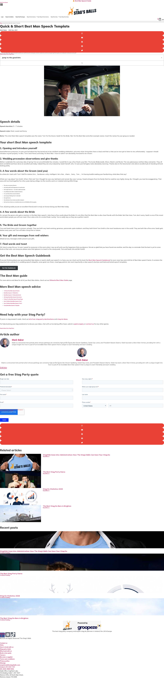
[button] (82, 33)
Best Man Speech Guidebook (99, 260)
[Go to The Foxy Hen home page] (82, 11)
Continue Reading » (5, 553)
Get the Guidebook (9, 268)
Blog (1, 23)
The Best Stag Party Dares (54, 472)
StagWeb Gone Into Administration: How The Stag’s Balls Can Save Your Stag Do (76, 455)
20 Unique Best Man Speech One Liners (13, 297)
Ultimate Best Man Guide (58, 280)
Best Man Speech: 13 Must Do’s (11, 292)
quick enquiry (79, 324)
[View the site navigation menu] (1, 5)
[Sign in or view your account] (79, 19)
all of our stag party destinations (41, 319)
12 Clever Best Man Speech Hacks (11, 290)
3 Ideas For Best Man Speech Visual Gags (13, 299)
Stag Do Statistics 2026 (53, 489)
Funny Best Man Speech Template (11, 305)
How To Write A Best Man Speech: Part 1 (13, 301)
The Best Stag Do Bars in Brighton (57, 506)
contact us (90, 324)
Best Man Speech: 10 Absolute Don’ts (12, 295)
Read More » (46, 456)
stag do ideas (62, 319)
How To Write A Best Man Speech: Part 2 (13, 303)
